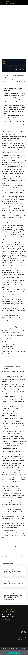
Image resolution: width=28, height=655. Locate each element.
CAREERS (23, 642)
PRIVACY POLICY (22, 639)
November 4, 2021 (8, 569)
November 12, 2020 (7, 51)
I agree (10, 653)
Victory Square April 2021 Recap (13, 583)
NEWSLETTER (22, 637)
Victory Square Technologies (7, 619)
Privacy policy (17, 653)
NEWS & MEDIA (22, 635)
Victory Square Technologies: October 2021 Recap (12, 572)
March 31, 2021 (8, 592)
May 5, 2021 (7, 581)
